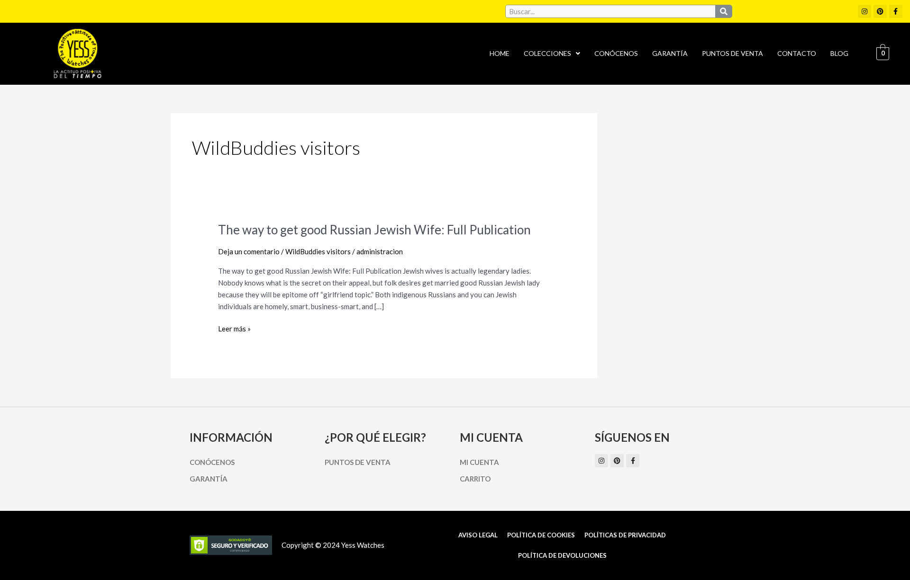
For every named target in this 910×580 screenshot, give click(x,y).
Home (500, 53)
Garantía (670, 53)
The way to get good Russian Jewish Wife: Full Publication (374, 229)
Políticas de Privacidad (625, 535)
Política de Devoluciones (562, 555)
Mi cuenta (479, 462)
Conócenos (616, 53)
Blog (839, 53)
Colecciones (547, 53)
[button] (552, 53)
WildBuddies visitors (318, 251)
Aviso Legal (478, 535)
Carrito (475, 478)
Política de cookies (541, 535)
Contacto (796, 53)
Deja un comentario (249, 251)
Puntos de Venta (732, 53)
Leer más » (234, 329)
